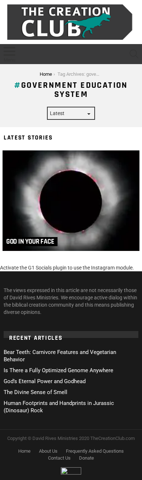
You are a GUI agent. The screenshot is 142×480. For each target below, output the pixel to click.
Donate (86, 458)
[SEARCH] (134, 54)
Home (24, 451)
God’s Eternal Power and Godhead (45, 381)
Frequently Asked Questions (95, 451)
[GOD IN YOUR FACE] (71, 200)
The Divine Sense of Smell (35, 392)
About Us (48, 451)
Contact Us (59, 458)
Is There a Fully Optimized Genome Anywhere (58, 370)
